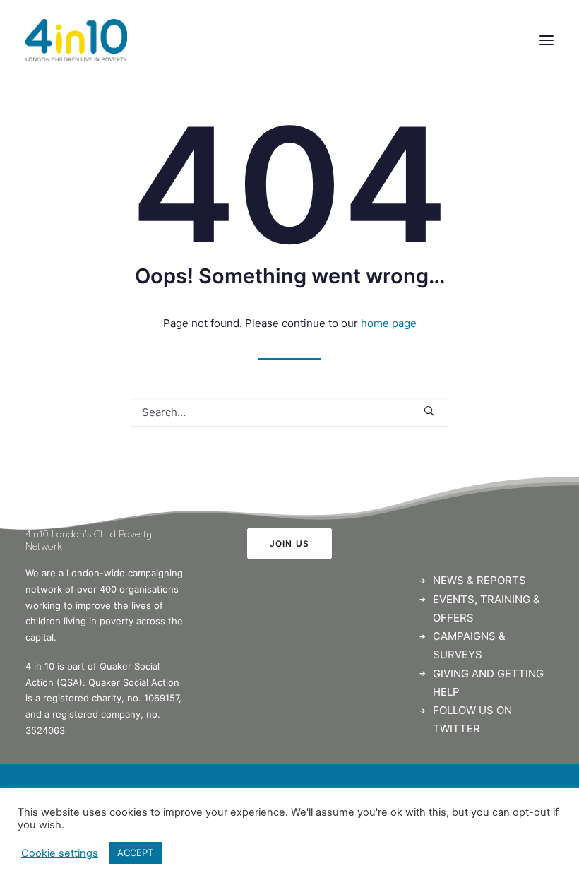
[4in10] (76, 40)
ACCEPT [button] (135, 852)
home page (389, 323)
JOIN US (289, 543)
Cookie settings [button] (59, 853)
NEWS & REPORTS (479, 580)
